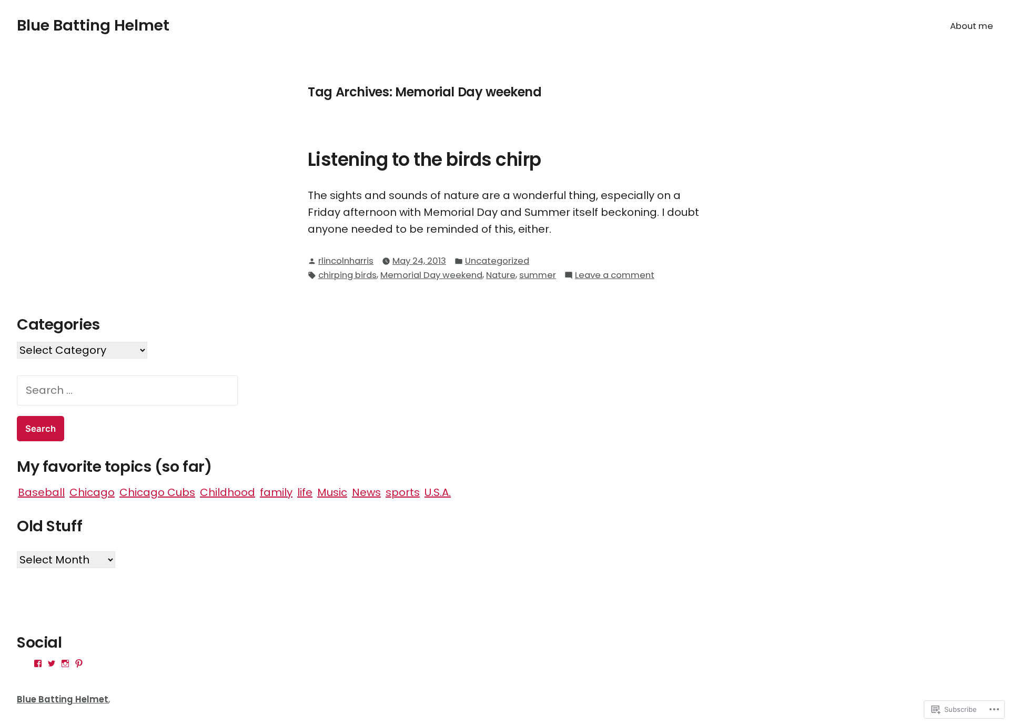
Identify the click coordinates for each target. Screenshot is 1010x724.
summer (537, 275)
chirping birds (347, 275)
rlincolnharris (345, 261)
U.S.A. (438, 492)
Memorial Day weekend (431, 275)
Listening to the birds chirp (424, 159)
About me (971, 26)
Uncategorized (497, 261)
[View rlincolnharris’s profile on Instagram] (65, 663)
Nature (501, 275)
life (304, 492)
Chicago (92, 492)
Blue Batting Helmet (93, 25)
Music (332, 492)
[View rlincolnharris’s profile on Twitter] (51, 663)
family (276, 492)
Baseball (41, 492)
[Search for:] (127, 390)
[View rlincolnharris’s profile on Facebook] (38, 663)
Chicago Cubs (157, 492)
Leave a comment (614, 276)
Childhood (227, 492)
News (366, 492)
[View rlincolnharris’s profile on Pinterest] (79, 663)
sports (403, 492)
